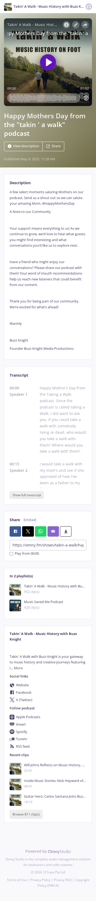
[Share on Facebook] (15, 531)
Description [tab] (20, 182)
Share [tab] (15, 519)
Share (56, 146)
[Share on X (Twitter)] (28, 531)
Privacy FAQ (62, 880)
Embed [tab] (29, 519)
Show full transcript (27, 495)
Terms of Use (17, 880)
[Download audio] (65, 531)
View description (26, 146)
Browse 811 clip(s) (26, 814)
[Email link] (53, 531)
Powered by (36, 851)
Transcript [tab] (19, 375)
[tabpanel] (48, 270)
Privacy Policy (40, 880)
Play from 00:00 (27, 553)
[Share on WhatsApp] (40, 531)
